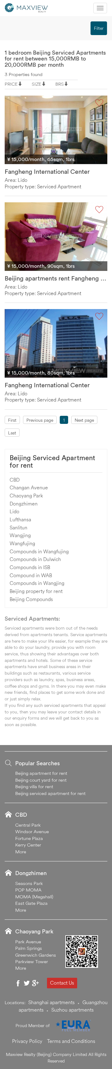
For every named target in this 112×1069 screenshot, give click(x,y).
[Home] (26, 7)
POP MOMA (28, 890)
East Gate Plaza (31, 903)
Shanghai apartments (51, 1002)
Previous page (39, 420)
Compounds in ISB (30, 567)
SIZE (36, 84)
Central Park (28, 825)
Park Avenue (28, 942)
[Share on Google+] (35, 983)
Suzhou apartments (72, 1010)
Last (12, 433)
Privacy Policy (27, 1041)
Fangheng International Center (47, 171)
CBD (15, 480)
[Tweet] (26, 983)
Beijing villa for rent (34, 786)
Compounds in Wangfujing (39, 551)
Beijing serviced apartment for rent (50, 793)
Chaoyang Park (26, 495)
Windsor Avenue (32, 831)
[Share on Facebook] (18, 983)
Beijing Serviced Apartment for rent (52, 461)
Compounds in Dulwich (35, 559)
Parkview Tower (31, 961)
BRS (59, 84)
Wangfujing (22, 543)
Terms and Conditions (71, 1041)
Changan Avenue (29, 487)
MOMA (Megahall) (34, 897)
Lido (14, 511)
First (12, 420)
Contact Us (62, 983)
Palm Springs (28, 948)
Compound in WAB (31, 575)
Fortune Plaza (29, 838)
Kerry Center (28, 845)
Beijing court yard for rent (41, 780)
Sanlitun (18, 527)
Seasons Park (29, 883)
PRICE (11, 84)
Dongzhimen (24, 504)
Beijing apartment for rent (41, 773)
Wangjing (20, 535)
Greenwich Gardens (35, 955)
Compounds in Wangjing (37, 583)
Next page (84, 420)
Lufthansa (20, 519)
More (20, 852)
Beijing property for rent (36, 591)
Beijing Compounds (31, 599)
